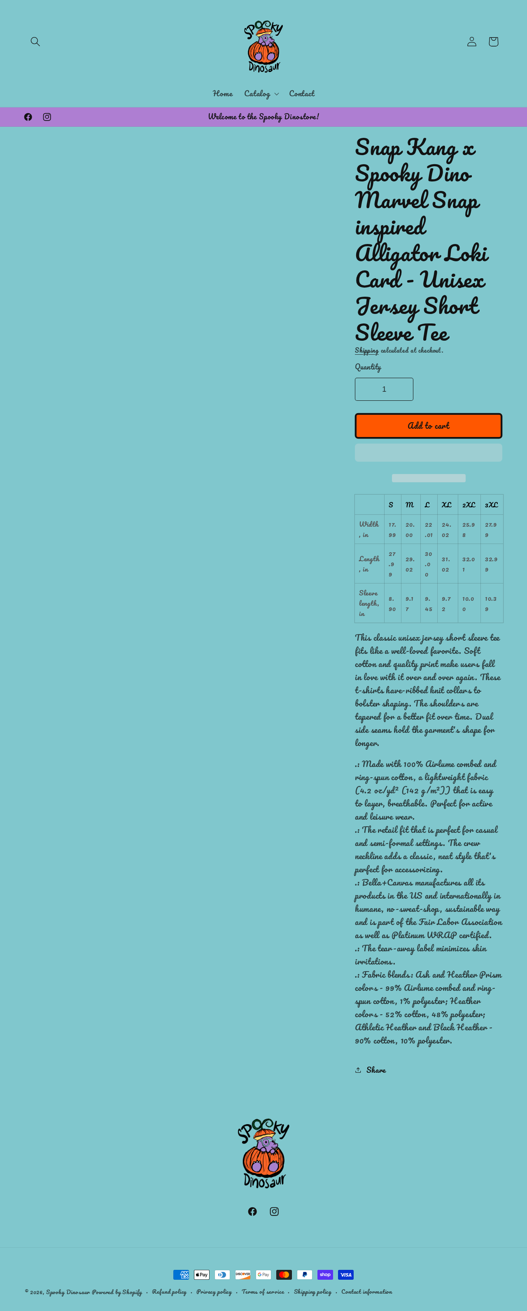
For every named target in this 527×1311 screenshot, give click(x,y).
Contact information (366, 1292)
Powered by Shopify (117, 1292)
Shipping (367, 350)
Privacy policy (214, 1292)
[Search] (36, 42)
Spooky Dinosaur (68, 1292)
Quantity (368, 367)
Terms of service (263, 1292)
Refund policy (169, 1292)
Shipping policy (313, 1292)
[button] (428, 455)
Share (376, 1070)
